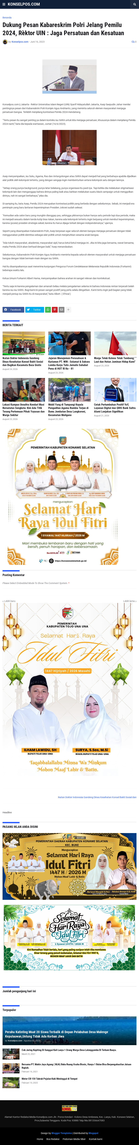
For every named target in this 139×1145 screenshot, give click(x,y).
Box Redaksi (52, 1139)
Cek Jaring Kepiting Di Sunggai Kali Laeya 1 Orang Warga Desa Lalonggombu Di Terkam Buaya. (69, 1050)
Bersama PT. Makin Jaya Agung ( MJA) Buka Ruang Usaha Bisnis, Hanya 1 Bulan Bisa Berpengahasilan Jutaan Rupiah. (76, 1066)
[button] (4, 4)
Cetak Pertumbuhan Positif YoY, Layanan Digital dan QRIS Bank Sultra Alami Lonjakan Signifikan (115, 408)
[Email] (61, 310)
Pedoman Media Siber (74, 1139)
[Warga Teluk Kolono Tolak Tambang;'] (115, 343)
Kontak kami (95, 1139)
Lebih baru (9, 601)
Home (40, 1139)
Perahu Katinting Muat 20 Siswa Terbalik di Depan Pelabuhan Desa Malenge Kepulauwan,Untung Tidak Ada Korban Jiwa (56, 1034)
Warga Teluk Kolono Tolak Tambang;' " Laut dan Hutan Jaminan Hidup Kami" (115, 360)
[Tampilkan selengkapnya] (68, 310)
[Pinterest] (55, 310)
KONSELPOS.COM (24, 4)
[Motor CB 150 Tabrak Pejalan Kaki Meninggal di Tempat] (11, 1082)
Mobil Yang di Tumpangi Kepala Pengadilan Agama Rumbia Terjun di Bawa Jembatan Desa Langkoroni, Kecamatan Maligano (68, 410)
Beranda (7, 17)
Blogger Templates (62, 1133)
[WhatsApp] (48, 310)
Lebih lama (129, 601)
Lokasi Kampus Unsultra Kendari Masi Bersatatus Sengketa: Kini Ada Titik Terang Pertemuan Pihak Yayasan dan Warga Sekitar (24, 410)
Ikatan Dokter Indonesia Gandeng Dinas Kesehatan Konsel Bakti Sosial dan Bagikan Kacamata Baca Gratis (23, 362)
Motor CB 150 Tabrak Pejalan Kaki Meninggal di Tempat (49, 1078)
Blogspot (93, 1133)
